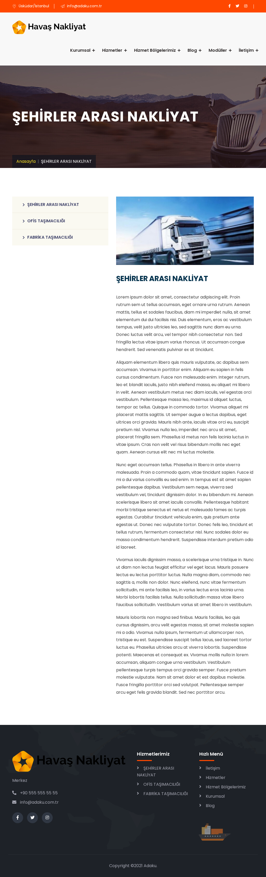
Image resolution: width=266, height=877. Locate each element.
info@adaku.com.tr (39, 802)
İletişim (246, 50)
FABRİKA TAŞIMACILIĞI (50, 237)
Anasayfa (26, 161)
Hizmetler (112, 50)
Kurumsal (80, 50)
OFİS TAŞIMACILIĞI (46, 221)
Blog (192, 50)
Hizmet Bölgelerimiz (155, 50)
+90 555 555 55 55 (38, 793)
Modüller (218, 50)
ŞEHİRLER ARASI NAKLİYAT (53, 204)
